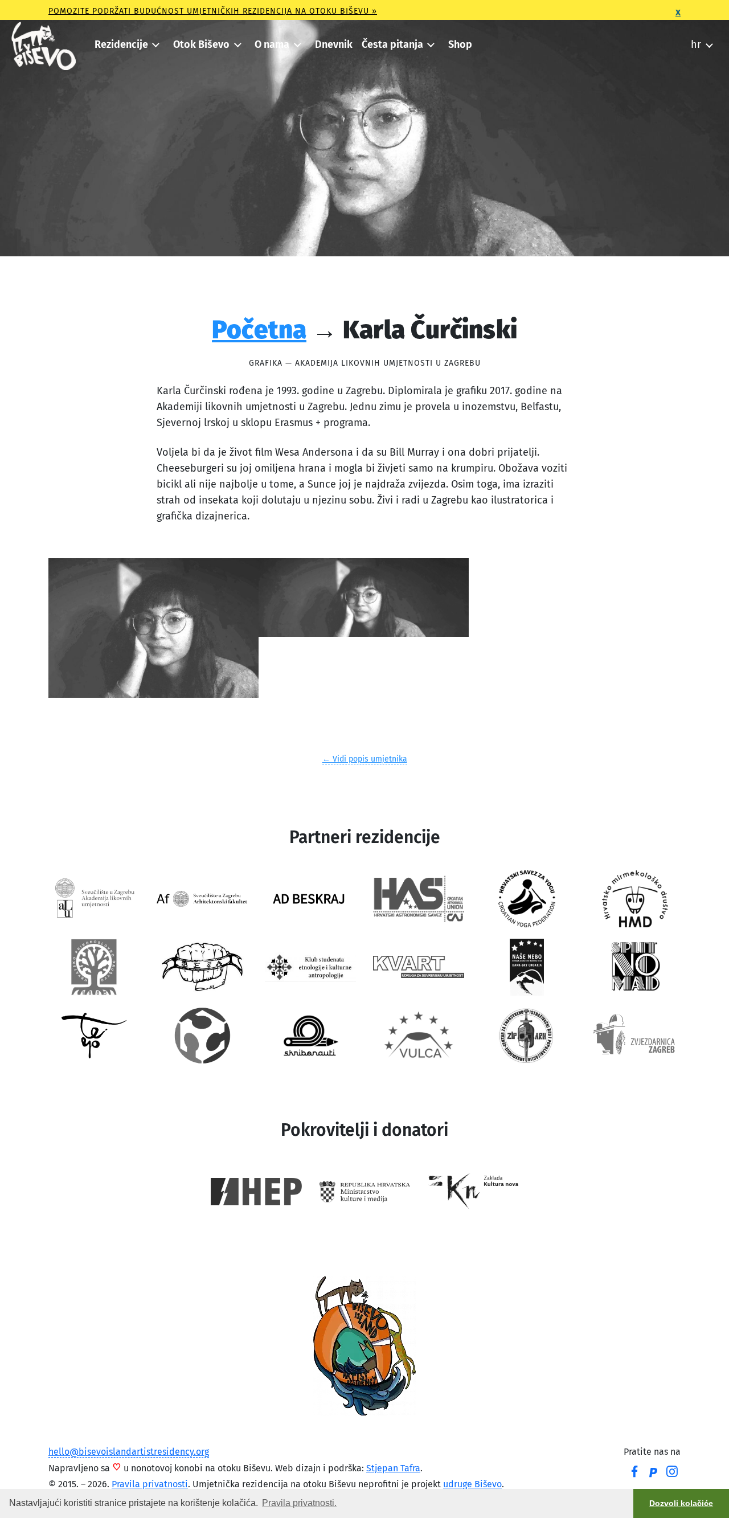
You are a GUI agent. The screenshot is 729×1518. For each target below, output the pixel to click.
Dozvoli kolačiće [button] (681, 1503)
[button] (126, 45)
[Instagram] (672, 1473)
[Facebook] (634, 1473)
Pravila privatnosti (150, 1484)
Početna (259, 329)
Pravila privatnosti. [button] (299, 1503)
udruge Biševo (472, 1484)
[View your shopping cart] (674, 41)
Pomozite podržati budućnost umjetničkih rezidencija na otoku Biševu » (212, 11)
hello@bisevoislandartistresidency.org (128, 1451)
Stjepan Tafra (393, 1468)
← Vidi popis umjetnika (364, 759)
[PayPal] (653, 1473)
